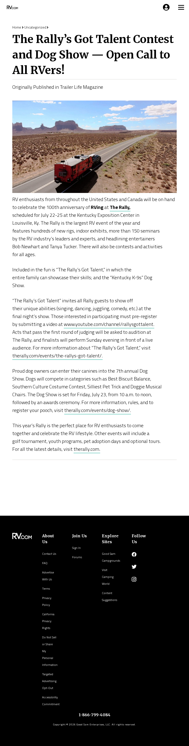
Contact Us (49, 553)
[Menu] (165, 7)
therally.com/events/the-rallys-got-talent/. (57, 355)
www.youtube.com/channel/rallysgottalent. (109, 324)
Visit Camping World (107, 577)
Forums (77, 557)
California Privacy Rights (48, 621)
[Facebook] (134, 554)
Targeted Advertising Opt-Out (49, 681)
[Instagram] (134, 579)
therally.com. (87, 449)
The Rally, (120, 207)
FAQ (44, 563)
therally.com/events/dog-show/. (97, 410)
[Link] (12, 7)
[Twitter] (134, 566)
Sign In (76, 547)
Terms (46, 588)
